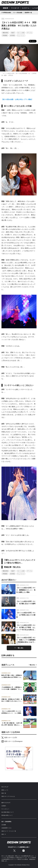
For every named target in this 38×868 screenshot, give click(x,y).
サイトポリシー (5, 809)
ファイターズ (15, 8)
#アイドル (29, 32)
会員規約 (3, 805)
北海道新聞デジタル (6, 828)
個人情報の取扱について (7, 812)
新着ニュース (4, 790)
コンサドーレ (26, 8)
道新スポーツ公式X (10, 737)
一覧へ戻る (20, 648)
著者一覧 (3, 793)
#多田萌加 (12, 35)
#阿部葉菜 (4, 35)
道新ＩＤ (3, 834)
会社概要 (3, 824)
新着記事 (5, 8)
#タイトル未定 (21, 32)
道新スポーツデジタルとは (8, 796)
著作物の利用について (7, 815)
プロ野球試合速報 (6, 12)
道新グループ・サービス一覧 (8, 831)
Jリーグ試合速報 (17, 12)
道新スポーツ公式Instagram (13, 741)
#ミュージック (21, 35)
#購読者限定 (5, 32)
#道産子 (13, 32)
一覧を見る (32, 664)
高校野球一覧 (28, 12)
